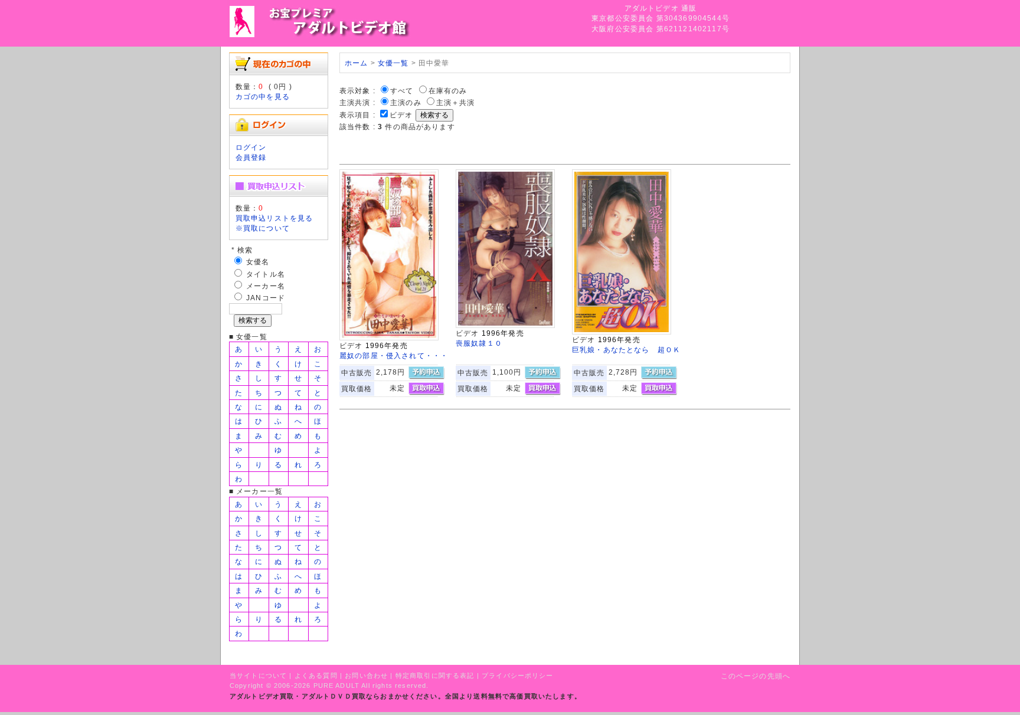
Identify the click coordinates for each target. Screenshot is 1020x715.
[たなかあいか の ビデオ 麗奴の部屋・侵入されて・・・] (389, 338)
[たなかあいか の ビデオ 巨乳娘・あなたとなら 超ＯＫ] (621, 332)
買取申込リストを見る (274, 218)
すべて (401, 90)
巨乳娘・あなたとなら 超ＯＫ (626, 349)
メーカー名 (265, 286)
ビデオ (401, 115)
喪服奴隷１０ (479, 343)
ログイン (251, 147)
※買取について (263, 228)
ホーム (356, 63)
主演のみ (405, 102)
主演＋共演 (455, 102)
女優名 (257, 261)
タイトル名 (265, 274)
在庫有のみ (448, 90)
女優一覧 (393, 63)
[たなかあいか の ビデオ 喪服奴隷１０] (505, 325)
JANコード (265, 297)
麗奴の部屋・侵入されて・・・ (393, 355)
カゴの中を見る (263, 96)
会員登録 (251, 157)
